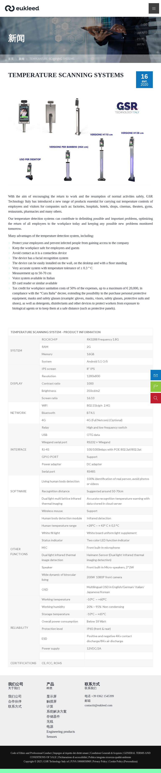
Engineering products (61, 731)
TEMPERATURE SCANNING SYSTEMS (52, 58)
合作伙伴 (15, 701)
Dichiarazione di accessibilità (72, 757)
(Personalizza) (130, 761)
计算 (50, 706)
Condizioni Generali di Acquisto (106, 753)
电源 (50, 726)
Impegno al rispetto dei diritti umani (70, 753)
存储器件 (53, 716)
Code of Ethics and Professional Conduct (31, 753)
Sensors (52, 736)
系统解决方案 (57, 711)
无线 (50, 721)
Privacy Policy (100, 761)
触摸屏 (52, 701)
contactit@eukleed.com (98, 705)
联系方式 (15, 706)
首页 (11, 58)
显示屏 (52, 696)
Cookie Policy (116, 761)
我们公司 (15, 696)
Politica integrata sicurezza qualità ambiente (109, 757)
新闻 (21, 58)
